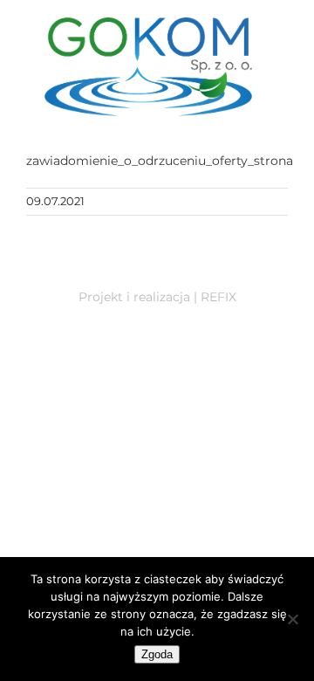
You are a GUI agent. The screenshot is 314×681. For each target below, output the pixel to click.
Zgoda (157, 654)
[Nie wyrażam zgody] (292, 619)
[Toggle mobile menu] (276, 125)
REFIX (218, 297)
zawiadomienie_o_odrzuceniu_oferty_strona (159, 161)
